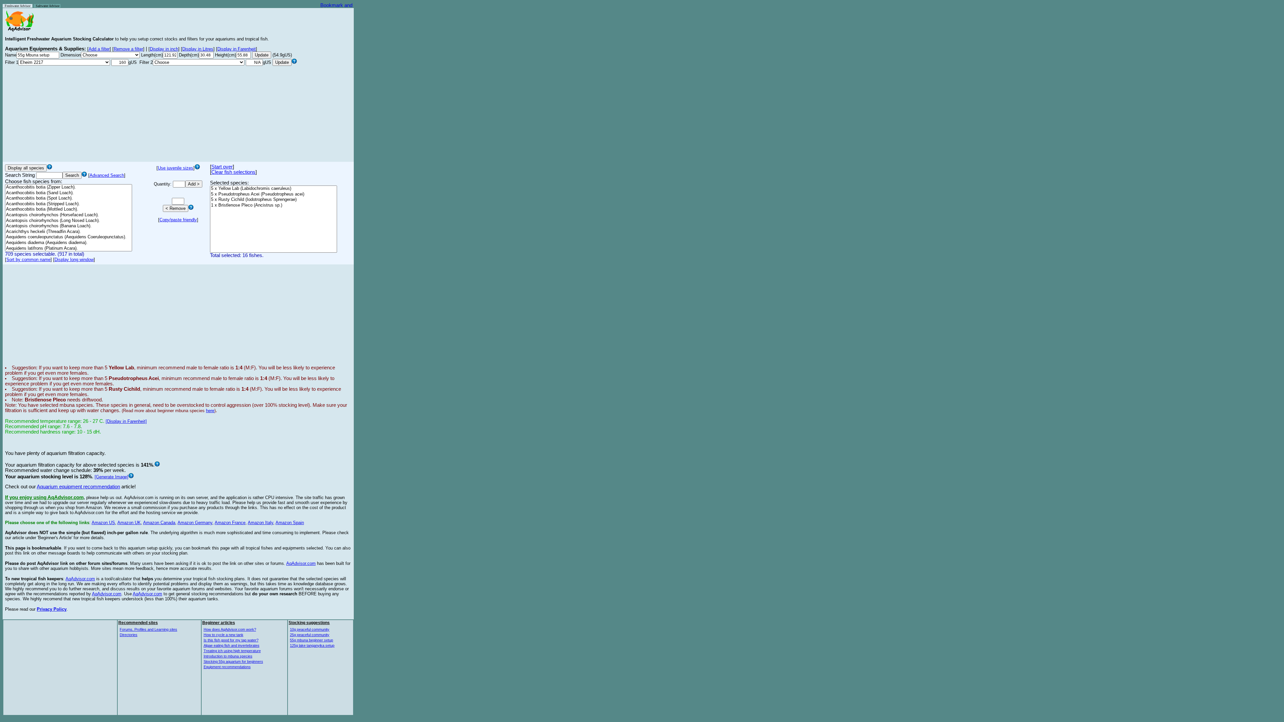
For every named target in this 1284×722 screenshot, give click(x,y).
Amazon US (103, 522)
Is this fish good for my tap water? (231, 640)
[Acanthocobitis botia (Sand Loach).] (68, 193)
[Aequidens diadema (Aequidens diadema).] (68, 243)
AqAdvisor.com (301, 563)
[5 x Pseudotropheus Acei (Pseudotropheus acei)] (273, 194)
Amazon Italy (260, 522)
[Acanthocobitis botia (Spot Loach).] (68, 198)
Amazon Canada (159, 522)
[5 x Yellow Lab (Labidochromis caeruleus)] (273, 189)
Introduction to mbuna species (228, 656)
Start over (222, 166)
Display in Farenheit (236, 48)
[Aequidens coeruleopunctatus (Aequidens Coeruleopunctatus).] (68, 237)
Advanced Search (107, 175)
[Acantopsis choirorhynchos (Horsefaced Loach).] (68, 215)
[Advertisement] (178, 112)
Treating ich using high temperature (232, 651)
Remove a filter (128, 48)
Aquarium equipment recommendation (78, 486)
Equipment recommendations (227, 667)
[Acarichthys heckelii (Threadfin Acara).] (68, 232)
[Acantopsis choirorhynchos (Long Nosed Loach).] (68, 221)
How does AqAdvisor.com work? (230, 629)
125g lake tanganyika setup (312, 645)
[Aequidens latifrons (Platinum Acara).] (68, 248)
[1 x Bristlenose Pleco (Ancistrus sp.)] (273, 205)
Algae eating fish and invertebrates (231, 645)
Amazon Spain (290, 522)
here (210, 410)
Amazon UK (129, 522)
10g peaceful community (309, 629)
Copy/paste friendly (178, 219)
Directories (128, 635)
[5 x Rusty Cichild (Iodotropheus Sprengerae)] (273, 200)
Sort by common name (28, 259)
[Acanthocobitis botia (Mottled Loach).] (68, 209)
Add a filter (99, 48)
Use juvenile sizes (175, 167)
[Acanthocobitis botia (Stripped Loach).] (68, 204)
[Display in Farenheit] (126, 421)
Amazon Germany (195, 522)
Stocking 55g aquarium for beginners (233, 661)
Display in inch (164, 48)
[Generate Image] (111, 476)
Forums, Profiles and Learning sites (148, 629)
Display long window (74, 259)
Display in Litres (197, 48)
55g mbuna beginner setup (311, 640)
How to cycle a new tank (223, 635)
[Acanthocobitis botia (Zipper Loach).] (68, 187)
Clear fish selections (233, 172)
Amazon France (230, 522)
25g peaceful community (309, 635)
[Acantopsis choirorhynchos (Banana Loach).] (68, 226)
